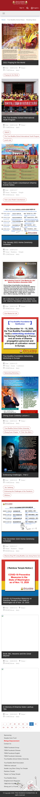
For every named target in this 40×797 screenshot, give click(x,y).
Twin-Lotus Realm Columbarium (14, 200)
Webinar (7, 495)
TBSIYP (6, 132)
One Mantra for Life (10, 313)
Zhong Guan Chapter (11, 432)
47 (10, 724)
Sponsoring (7, 735)
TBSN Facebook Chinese (12, 750)
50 (23, 724)
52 (31, 724)
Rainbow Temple (9, 771)
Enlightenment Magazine (12, 781)
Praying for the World (11, 75)
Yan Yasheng (8, 487)
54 (3, 727)
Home (3, 20)
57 (16, 727)
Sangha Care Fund (10, 738)
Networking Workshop (11, 373)
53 (36, 724)
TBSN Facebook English (12, 753)
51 (27, 724)
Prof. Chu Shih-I (26, 432)
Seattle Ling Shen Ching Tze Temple (16, 768)
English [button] (35, 8)
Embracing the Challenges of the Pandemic (18, 491)
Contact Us (7, 743)
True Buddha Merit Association (14, 763)
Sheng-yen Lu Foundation (12, 786)
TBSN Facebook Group (11, 747)
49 (19, 724)
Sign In (21, 8)
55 (8, 727)
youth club (7, 140)
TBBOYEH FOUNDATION (12, 783)
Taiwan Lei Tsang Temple (12, 774)
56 (12, 727)
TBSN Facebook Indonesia (12, 756)
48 (14, 724)
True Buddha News (10, 778)
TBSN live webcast (10, 765)
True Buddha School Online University (16, 428)
